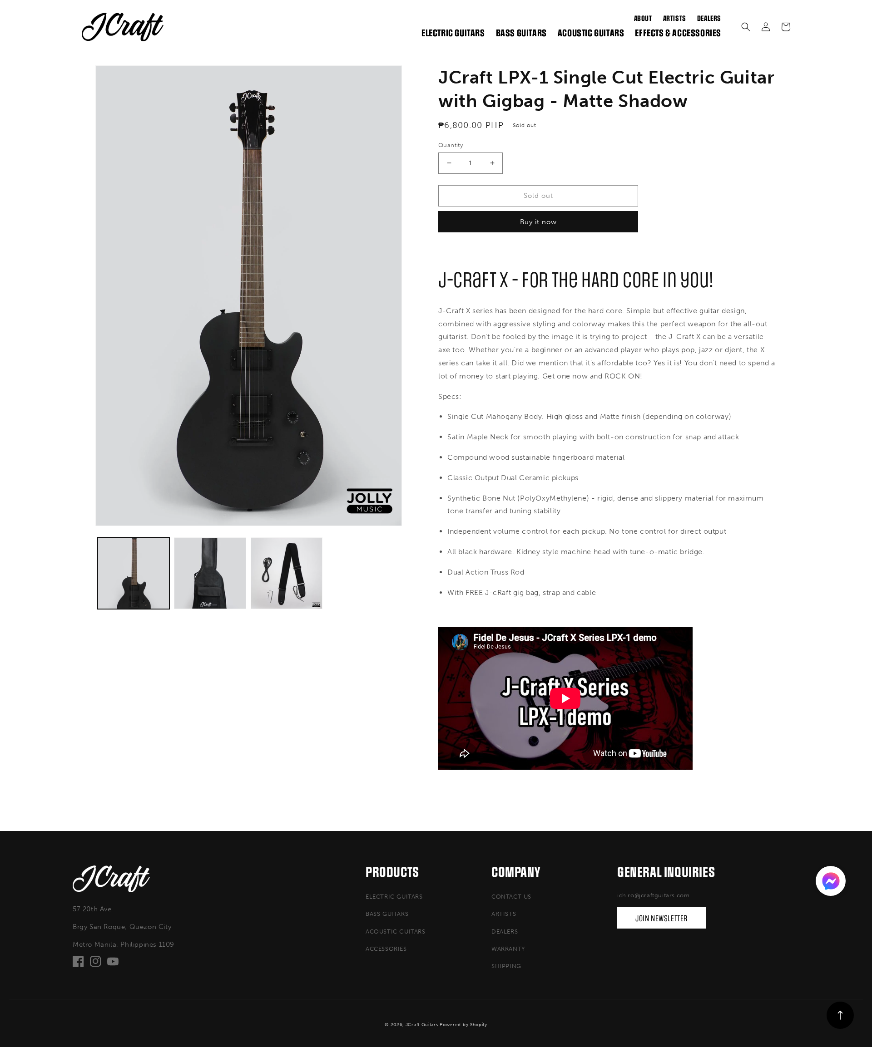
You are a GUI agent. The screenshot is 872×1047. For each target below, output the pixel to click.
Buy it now (538, 222)
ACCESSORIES (386, 948)
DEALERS (504, 931)
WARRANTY (508, 948)
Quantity (450, 145)
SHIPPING (506, 966)
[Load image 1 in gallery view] (133, 573)
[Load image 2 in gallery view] (210, 573)
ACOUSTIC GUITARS (396, 931)
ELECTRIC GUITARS (394, 896)
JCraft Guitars (422, 1024)
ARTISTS (503, 913)
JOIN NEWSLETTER (661, 919)
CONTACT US (511, 896)
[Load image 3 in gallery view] (286, 573)
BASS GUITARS (387, 913)
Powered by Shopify (463, 1024)
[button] (746, 27)
